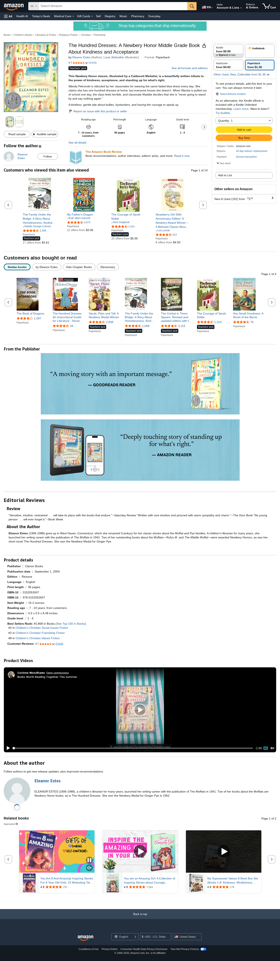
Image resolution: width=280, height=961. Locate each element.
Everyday (154, 16)
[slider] (133, 748)
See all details (77, 142)
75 (252, 322)
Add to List (225, 175)
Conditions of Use (89, 949)
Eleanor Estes (81, 57)
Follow (47, 156)
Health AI (22, 16)
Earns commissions (58, 672)
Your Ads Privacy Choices (185, 949)
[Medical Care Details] (73, 16)
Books (7, 35)
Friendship (100, 35)
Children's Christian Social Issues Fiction (42, 627)
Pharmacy (137, 16)
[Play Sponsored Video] (140, 851)
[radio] (228, 50)
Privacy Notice (110, 949)
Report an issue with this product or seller (100, 111)
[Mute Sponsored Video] (89, 868)
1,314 (218, 322)
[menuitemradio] (265, 748)
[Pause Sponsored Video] (89, 860)
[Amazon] (14, 6)
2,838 (109, 322)
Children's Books (23, 35)
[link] (40, 218)
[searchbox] (113, 6)
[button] (8, 16)
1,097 (37, 318)
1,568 (145, 326)
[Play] (7, 748)
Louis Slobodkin (114, 57)
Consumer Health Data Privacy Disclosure (144, 949)
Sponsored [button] (9, 824)
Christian (86, 35)
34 (71, 326)
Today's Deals (41, 16)
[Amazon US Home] (85, 938)
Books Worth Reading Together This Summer (47, 676)
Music (123, 16)
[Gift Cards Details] (92, 16)
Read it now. (182, 155)
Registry (110, 16)
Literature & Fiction (45, 35)
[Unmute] (272, 748)
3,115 (181, 326)
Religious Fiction (68, 35)
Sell (98, 16)
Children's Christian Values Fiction (38, 638)
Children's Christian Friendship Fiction (40, 632)
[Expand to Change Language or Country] (212, 7)
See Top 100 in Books (71, 623)
